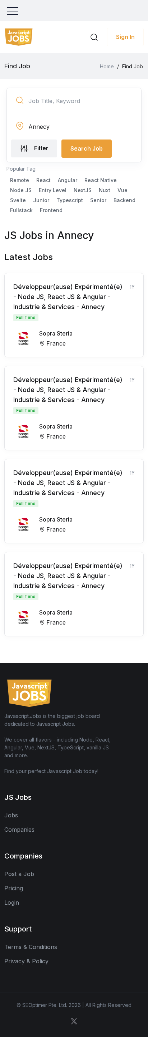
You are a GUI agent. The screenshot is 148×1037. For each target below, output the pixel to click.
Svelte (18, 200)
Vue (122, 190)
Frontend (51, 210)
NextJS (83, 190)
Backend (124, 200)
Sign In (125, 36)
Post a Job (19, 873)
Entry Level (52, 190)
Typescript (69, 200)
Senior (98, 200)
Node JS (21, 190)
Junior (41, 200)
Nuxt (104, 190)
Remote (19, 180)
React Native (100, 180)
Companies (19, 829)
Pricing (13, 888)
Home (107, 66)
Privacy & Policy (26, 961)
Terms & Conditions (30, 946)
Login (11, 902)
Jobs (11, 815)
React (43, 180)
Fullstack (21, 210)
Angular (67, 180)
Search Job (86, 148)
